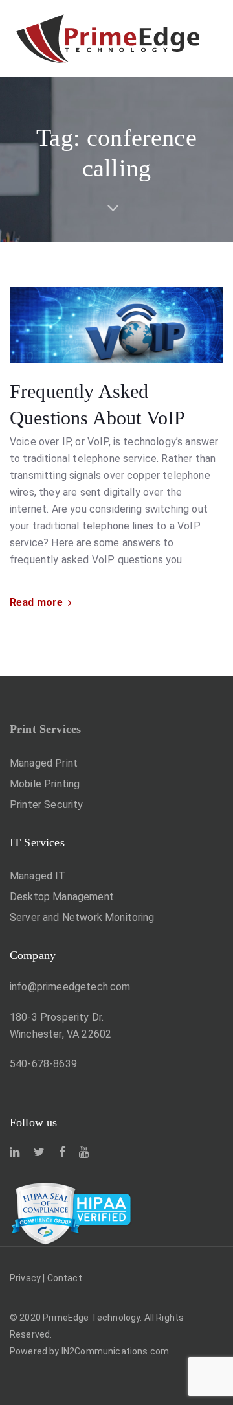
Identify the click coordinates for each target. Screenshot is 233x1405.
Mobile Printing (45, 784)
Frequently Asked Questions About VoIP (97, 404)
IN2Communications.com (115, 1351)
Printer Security (46, 804)
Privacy (25, 1278)
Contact (64, 1278)
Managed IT (38, 876)
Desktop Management (62, 896)
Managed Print (44, 763)
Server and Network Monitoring (82, 917)
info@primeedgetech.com (70, 987)
